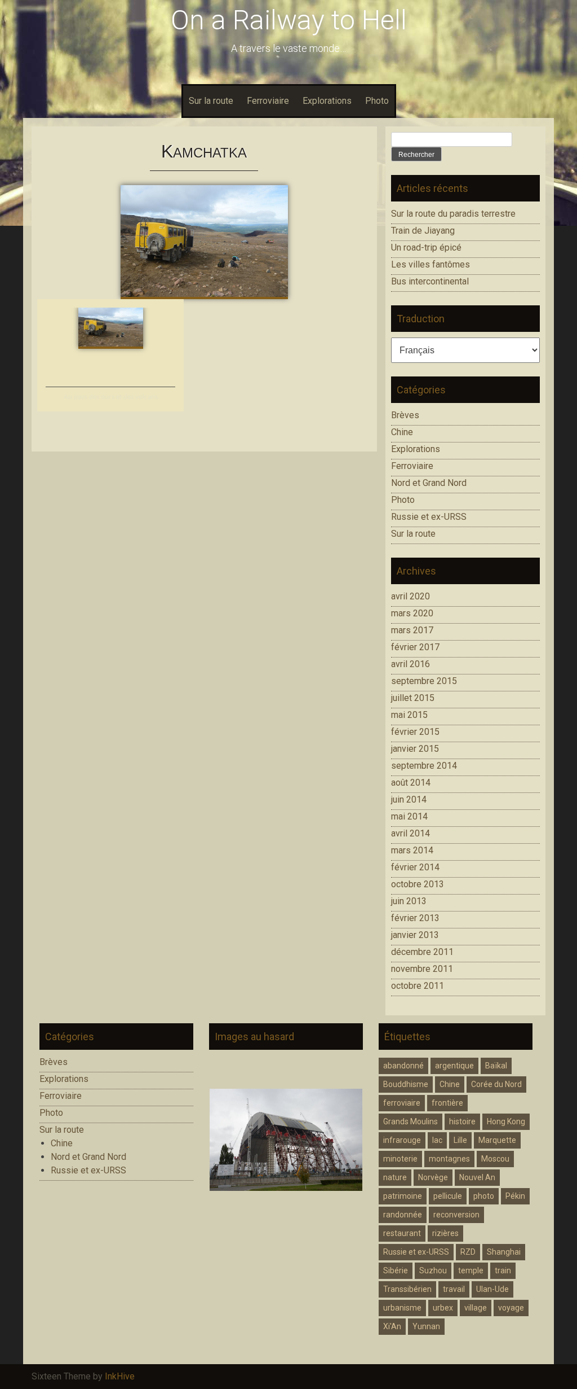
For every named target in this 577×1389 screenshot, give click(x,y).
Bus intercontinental (430, 281)
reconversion (456, 1214)
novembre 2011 (422, 968)
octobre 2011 (417, 985)
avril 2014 (410, 833)
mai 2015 (409, 714)
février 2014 (415, 867)
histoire (462, 1121)
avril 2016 (410, 664)
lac (437, 1140)
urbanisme (402, 1307)
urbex (443, 1307)
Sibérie (395, 1270)
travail (454, 1289)
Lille (460, 1140)
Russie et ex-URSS (429, 516)
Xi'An (392, 1326)
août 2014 (410, 782)
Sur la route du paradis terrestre (453, 213)
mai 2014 (409, 816)
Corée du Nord (496, 1084)
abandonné (403, 1065)
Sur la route (211, 100)
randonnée (402, 1214)
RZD (468, 1251)
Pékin (515, 1195)
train (503, 1270)
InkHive (120, 1376)
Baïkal (496, 1065)
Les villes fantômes (430, 264)
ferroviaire (401, 1102)
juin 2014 (409, 799)
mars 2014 (412, 850)
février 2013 (415, 918)
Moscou (495, 1158)
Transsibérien (407, 1289)
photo (483, 1195)
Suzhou (433, 1270)
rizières (445, 1233)
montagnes (449, 1158)
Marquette (497, 1140)
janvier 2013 (415, 935)
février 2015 (415, 731)
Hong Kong (506, 1121)
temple (470, 1270)
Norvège (433, 1177)
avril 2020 (410, 596)
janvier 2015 (415, 748)
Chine (402, 432)
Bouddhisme (405, 1084)
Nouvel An (477, 1177)
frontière (447, 1102)
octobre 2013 (417, 884)
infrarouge (402, 1140)
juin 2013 (409, 901)
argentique (454, 1065)
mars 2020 (412, 613)
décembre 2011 (422, 952)
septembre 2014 (424, 765)
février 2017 (415, 647)
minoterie (400, 1158)
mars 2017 (412, 630)
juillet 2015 (412, 698)
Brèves (405, 415)
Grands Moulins (410, 1121)
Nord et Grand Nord (429, 482)
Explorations (327, 100)
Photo (377, 100)
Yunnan (426, 1326)
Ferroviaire (268, 100)
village (475, 1307)
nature (395, 1177)
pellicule (447, 1195)
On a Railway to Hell (289, 20)
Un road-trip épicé (426, 247)
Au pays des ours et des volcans (111, 397)
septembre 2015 (424, 681)
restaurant (402, 1233)
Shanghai (504, 1251)
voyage (511, 1307)
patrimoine (402, 1195)
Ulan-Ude (492, 1289)
